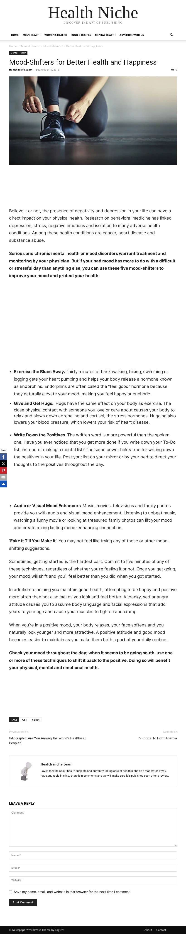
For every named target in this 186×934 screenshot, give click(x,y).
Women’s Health (55, 35)
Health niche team (20, 69)
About (148, 930)
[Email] (3, 477)
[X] (3, 463)
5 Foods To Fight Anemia (158, 738)
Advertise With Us (132, 35)
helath (35, 719)
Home (15, 35)
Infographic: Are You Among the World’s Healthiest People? (47, 740)
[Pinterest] (3, 470)
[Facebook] (3, 456)
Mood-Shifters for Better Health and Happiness (83, 62)
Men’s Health (31, 35)
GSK (24, 719)
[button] (171, 35)
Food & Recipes (81, 35)
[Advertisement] (93, 181)
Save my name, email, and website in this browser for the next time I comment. (72, 892)
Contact (161, 930)
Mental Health (105, 35)
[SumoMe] (3, 484)
